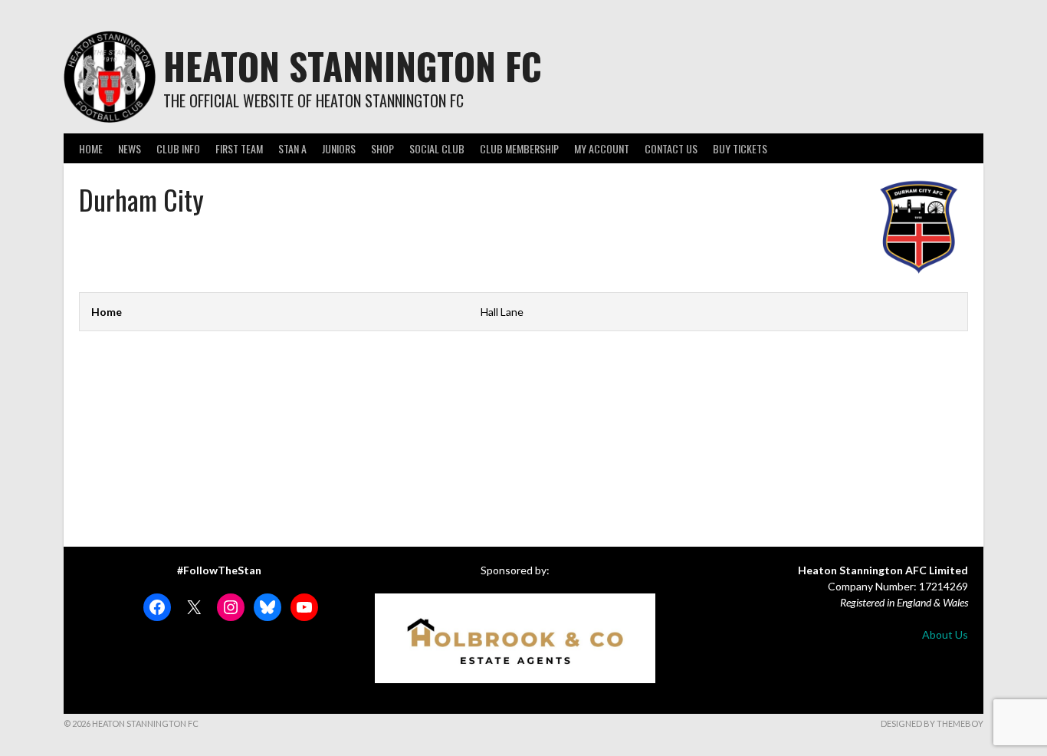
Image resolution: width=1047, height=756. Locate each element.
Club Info (178, 148)
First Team (239, 148)
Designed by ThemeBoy (932, 723)
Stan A (292, 148)
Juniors (339, 148)
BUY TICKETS (740, 148)
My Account (601, 148)
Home (91, 148)
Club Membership (519, 148)
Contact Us (671, 148)
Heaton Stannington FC (352, 65)
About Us (945, 634)
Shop (382, 148)
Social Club (436, 148)
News (129, 148)
